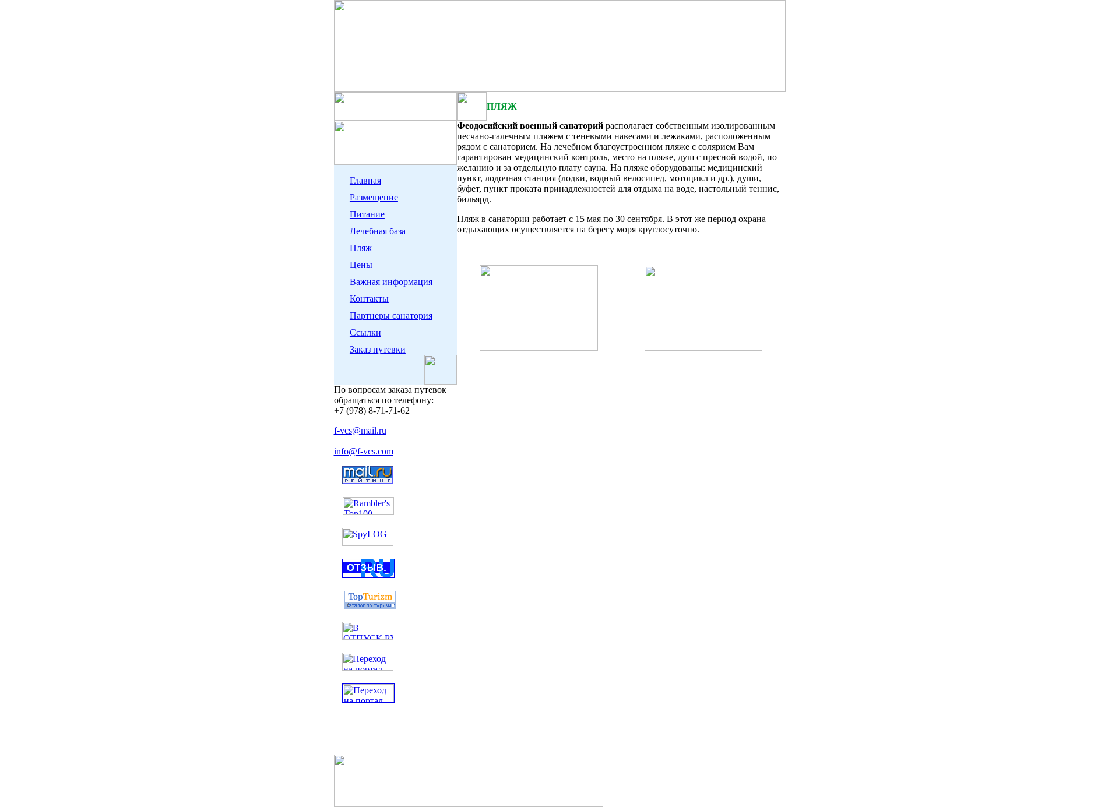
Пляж (361, 248)
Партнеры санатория (391, 315)
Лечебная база (378, 231)
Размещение (374, 197)
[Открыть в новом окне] (367, 637)
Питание (367, 214)
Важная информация (391, 282)
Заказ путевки (378, 349)
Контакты (369, 299)
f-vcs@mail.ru (360, 430)
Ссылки (365, 332)
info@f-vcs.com (363, 451)
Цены (361, 265)
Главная (365, 180)
